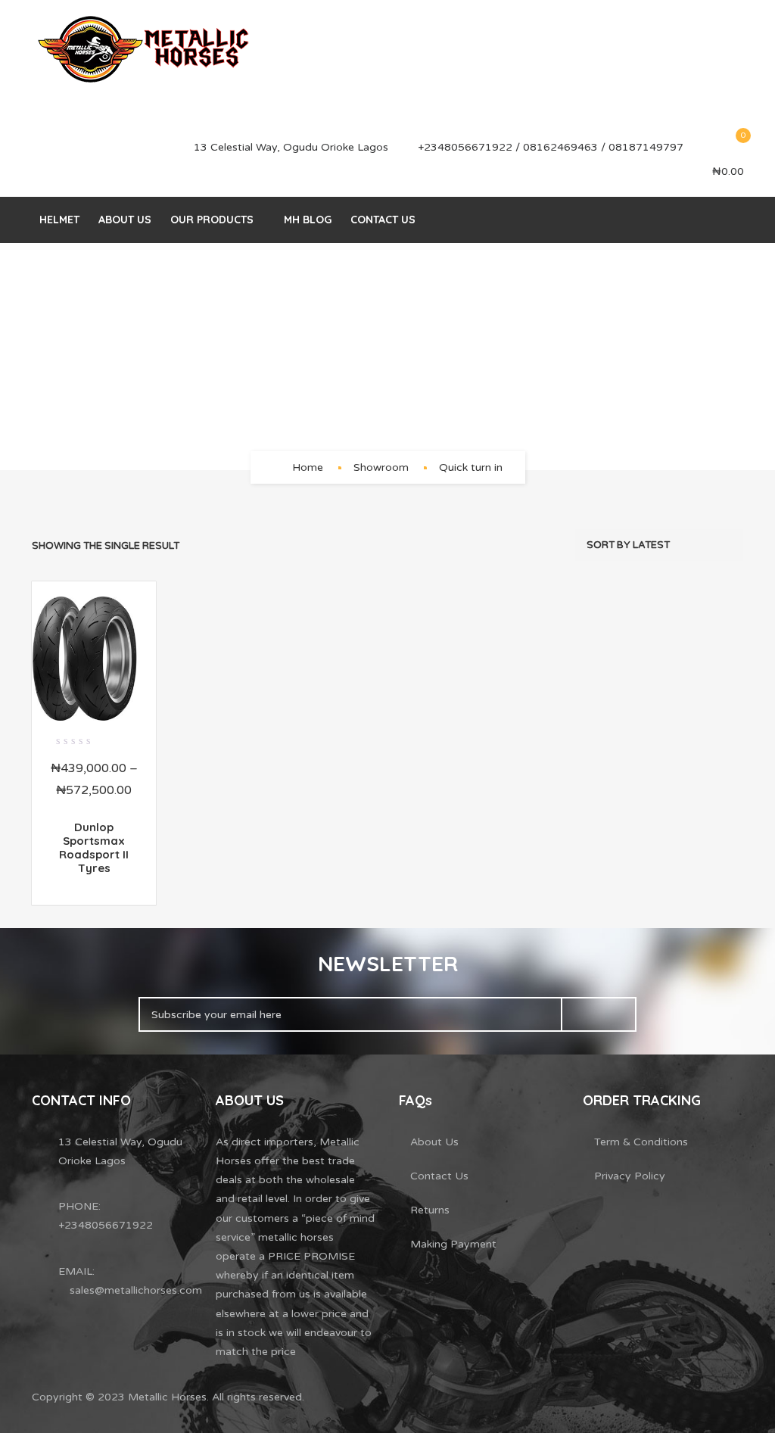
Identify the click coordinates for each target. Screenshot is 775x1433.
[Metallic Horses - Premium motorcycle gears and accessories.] (145, 49)
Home (307, 467)
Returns (430, 1210)
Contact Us (383, 219)
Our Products (212, 219)
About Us (124, 219)
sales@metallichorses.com (136, 1290)
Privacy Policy (629, 1176)
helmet (59, 219)
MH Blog (307, 219)
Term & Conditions (641, 1141)
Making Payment (453, 1244)
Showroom (381, 467)
